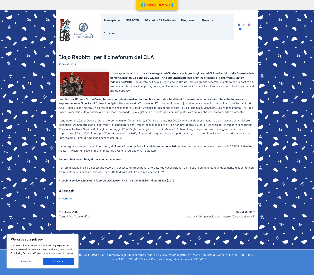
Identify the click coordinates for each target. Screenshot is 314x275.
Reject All (26, 261)
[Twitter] (244, 24)
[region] (42, 251)
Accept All (58, 261)
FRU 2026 (132, 20)
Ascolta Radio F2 (157, 4)
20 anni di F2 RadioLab (160, 20)
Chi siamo (110, 33)
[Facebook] (239, 24)
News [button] (206, 20)
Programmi (188, 20)
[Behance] (240, 29)
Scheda (67, 198)
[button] (211, 20)
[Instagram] (248, 24)
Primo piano (112, 20)
